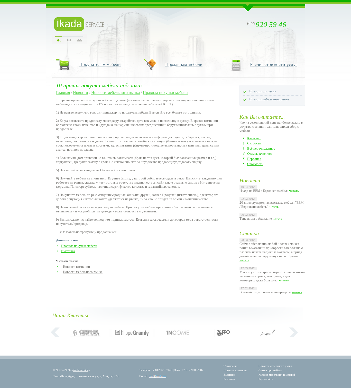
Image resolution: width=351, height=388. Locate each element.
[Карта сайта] (79, 40)
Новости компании (76, 267)
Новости (80, 92)
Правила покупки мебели (165, 92)
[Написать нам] (69, 40)
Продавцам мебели (183, 64)
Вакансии (229, 374)
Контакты (229, 379)
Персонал (254, 159)
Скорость (254, 143)
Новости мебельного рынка (115, 92)
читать (294, 191)
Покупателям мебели (100, 64)
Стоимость (255, 164)
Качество (254, 138)
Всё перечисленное (261, 148)
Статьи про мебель (270, 370)
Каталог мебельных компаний (276, 374)
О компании (231, 365)
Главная (63, 92)
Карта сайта (265, 379)
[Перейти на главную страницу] (79, 24)
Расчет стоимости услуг (273, 64)
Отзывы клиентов (259, 154)
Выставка (68, 251)
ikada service (80, 370)
